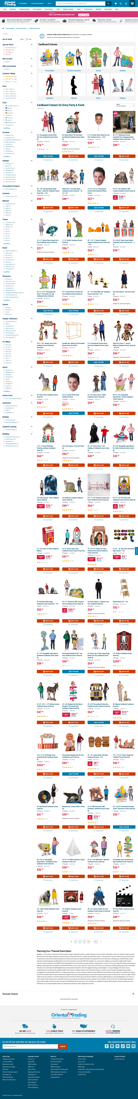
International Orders (34, 1077)
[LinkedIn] (112, 1046)
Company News (55, 1077)
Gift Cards (5, 1069)
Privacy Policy (82, 1059)
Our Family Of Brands (57, 1074)
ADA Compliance (32, 1085)
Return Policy (32, 1069)
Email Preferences (33, 1087)
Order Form (31, 1067)
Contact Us (31, 1059)
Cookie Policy (82, 1074)
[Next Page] (100, 941)
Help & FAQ (31, 1061)
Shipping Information (34, 1072)
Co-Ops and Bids (7, 1061)
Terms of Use (81, 1061)
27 (96, 942)
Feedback (136, 551)
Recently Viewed (10, 993)
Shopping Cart (32, 1074)
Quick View (48, 160)
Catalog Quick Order (8, 1059)
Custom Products (119, 1059)
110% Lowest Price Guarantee (59, 1069)
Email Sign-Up (7, 1074)
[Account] (126, 3)
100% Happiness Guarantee (58, 1072)
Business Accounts (8, 1064)
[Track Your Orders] (115, 3)
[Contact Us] (120, 3)
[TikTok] (123, 1046)
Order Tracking (32, 1064)
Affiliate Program (56, 1067)
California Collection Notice (86, 1064)
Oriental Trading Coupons (10, 1072)
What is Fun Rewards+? (9, 1079)
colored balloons (47, 954)
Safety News (81, 1067)
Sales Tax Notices (33, 1079)
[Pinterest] (117, 1046)
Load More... (7, 128)
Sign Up (62, 1046)
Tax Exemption (32, 1082)
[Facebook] (107, 1046)
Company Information (57, 1059)
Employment (54, 1064)
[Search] (108, 3)
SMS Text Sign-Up (8, 1077)
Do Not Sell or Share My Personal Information (91, 1069)
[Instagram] (133, 1046)
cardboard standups (109, 963)
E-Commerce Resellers (84, 1072)
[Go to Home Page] (3, 28)
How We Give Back (56, 1061)
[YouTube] (128, 1046)
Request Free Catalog (9, 1067)
